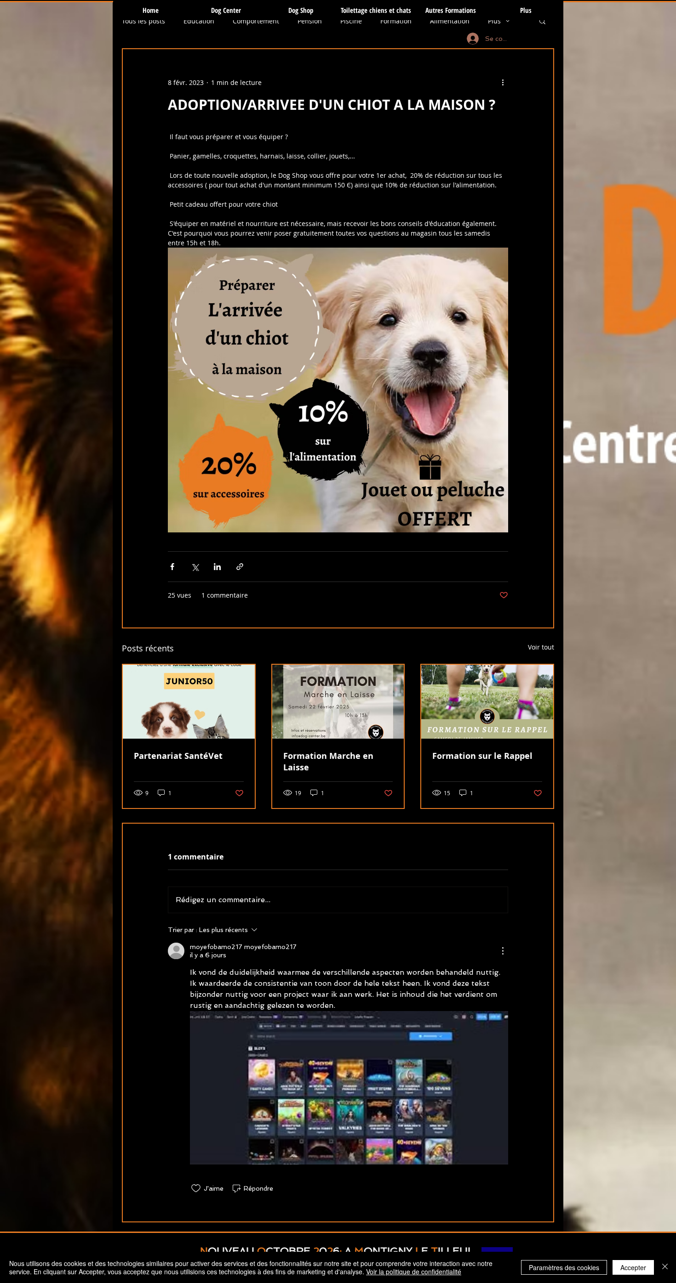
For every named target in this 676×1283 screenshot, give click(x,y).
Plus (494, 21)
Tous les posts (143, 21)
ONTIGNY (388, 1251)
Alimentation (450, 21)
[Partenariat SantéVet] (189, 702)
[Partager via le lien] (239, 566)
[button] (542, 20)
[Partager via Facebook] (172, 566)
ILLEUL (456, 1251)
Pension (310, 21)
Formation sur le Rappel (482, 756)
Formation (396, 21)
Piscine (351, 21)
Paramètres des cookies (564, 1267)
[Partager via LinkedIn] (217, 566)
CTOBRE (288, 1251)
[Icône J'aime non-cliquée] (196, 1188)
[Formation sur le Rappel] (487, 702)
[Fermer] (664, 1267)
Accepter (633, 1267)
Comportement (256, 21)
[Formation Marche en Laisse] (338, 702)
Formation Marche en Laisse (328, 761)
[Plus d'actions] (502, 82)
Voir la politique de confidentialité (413, 1271)
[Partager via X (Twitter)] (194, 566)
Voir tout (541, 647)
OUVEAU (231, 1251)
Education (198, 21)
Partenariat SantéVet (178, 756)
